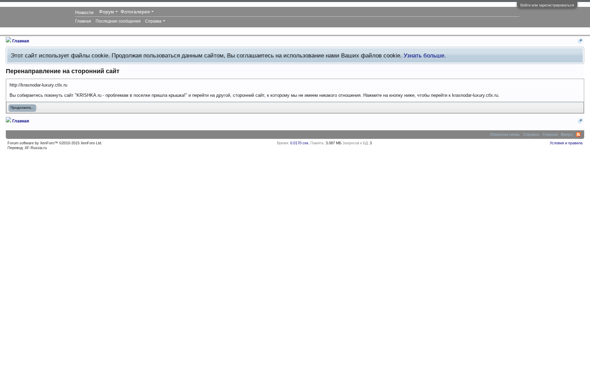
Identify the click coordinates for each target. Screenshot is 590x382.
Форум (106, 11)
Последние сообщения (118, 21)
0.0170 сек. (299, 143)
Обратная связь (505, 134)
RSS (578, 134)
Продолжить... (22, 108)
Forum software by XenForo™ (55, 143)
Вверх (567, 134)
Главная (83, 21)
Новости (84, 12)
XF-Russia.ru (36, 148)
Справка (153, 21)
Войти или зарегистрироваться (547, 5)
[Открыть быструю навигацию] (580, 41)
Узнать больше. (425, 55)
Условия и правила (566, 143)
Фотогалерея (135, 11)
